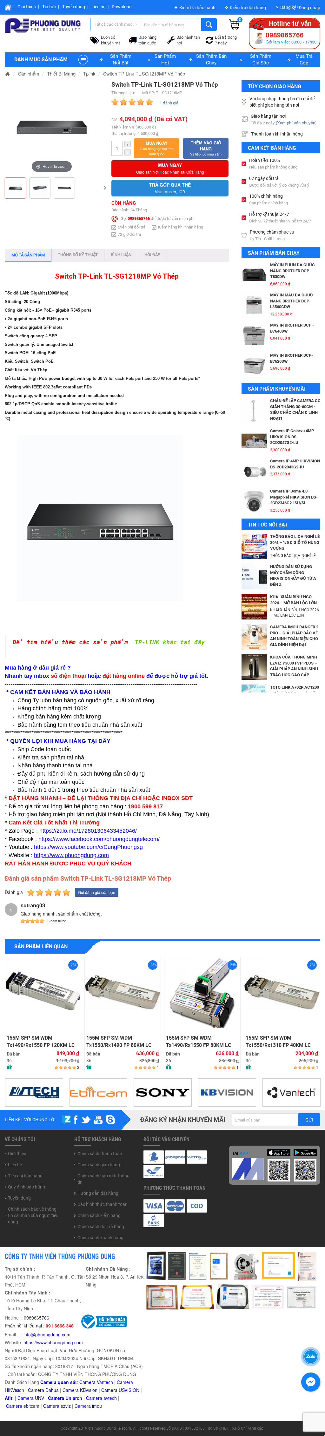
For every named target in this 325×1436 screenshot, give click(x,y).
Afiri (9, 1398)
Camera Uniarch (65, 1398)
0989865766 (139, 218)
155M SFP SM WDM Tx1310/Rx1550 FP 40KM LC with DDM (279, 972)
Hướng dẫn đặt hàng (97, 1193)
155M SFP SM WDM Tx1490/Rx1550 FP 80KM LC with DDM (119, 1042)
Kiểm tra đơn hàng (248, 7)
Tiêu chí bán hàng (25, 1175)
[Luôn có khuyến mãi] (94, 39)
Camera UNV (30, 1398)
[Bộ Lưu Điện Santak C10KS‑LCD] (254, 371)
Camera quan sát (58, 1382)
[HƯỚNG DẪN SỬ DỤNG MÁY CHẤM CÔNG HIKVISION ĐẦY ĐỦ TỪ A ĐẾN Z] (254, 576)
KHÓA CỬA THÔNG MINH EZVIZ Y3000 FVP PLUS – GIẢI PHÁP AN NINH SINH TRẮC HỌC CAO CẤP (294, 666)
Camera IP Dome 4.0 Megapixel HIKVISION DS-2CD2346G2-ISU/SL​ (294, 442)
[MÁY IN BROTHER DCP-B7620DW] (254, 311)
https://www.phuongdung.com (53, 1342)
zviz (67, 1406)
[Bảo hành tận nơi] (171, 39)
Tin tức (49, 6)
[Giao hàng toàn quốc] (133, 39)
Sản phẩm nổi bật (120, 59)
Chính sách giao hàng (98, 1164)
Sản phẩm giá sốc (260, 59)
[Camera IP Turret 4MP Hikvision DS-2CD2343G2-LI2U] (254, 507)
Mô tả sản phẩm (28, 255)
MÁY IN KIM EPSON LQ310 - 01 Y (294, 334)
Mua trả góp (304, 59)
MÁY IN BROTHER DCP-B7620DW (291, 304)
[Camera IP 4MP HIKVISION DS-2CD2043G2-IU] (254, 416)
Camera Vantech (96, 1382)
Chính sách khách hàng (100, 1237)
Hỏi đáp (152, 254)
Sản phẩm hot (165, 59)
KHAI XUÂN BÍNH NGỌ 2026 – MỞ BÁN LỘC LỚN (293, 599)
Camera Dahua (43, 1390)
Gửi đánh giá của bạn (96, 892)
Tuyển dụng (73, 6)
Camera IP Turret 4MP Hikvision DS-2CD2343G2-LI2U (294, 503)
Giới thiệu (26, 6)
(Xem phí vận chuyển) (296, 123)
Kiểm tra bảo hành (197, 7)
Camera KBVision (80, 1390)
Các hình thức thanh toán (102, 1204)
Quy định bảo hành (26, 1186)
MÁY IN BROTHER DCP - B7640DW (292, 273)
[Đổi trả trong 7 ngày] (209, 39)
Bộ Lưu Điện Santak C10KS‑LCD (288, 364)
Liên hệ (98, 6)
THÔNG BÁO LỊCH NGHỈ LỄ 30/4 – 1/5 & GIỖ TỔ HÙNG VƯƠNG (295, 542)
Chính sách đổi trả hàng (100, 1226)
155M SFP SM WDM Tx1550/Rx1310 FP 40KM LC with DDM (199, 1042)
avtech (110, 1398)
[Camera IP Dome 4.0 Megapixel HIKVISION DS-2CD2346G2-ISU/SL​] (254, 447)
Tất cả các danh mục (113, 24)
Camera (94, 1398)
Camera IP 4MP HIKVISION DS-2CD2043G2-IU (295, 409)
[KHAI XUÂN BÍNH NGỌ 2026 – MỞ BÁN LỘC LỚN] (254, 606)
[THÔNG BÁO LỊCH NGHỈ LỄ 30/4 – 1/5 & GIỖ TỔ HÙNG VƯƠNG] (254, 546)
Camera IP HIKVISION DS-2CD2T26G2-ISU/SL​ (294, 470)
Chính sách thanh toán (99, 1153)
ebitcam (31, 1406)
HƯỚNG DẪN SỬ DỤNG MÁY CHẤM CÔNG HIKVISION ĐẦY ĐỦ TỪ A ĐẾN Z (293, 575)
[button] (156, 148)
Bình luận (121, 254)
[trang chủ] (7, 73)
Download (122, 6)
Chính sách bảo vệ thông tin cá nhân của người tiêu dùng (33, 1215)
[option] (52, 127)
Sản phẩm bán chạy (211, 59)
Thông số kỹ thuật (78, 254)
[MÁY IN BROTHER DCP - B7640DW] (254, 281)
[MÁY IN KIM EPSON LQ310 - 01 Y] (254, 341)
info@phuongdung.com (46, 1334)
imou (97, 1406)
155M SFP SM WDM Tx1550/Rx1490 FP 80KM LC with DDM (40, 1042)
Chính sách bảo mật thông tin (103, 1179)
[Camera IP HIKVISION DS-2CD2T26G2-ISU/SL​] (254, 477)
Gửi (309, 1120)
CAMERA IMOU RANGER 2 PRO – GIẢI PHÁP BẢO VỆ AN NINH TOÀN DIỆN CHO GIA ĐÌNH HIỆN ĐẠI (294, 636)
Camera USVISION (120, 1390)
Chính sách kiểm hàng (99, 1215)
